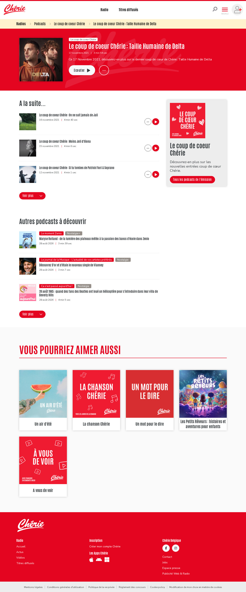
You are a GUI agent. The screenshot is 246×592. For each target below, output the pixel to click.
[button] (32, 195)
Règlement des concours (132, 587)
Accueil (20, 546)
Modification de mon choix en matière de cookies (195, 587)
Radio (104, 9)
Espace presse (171, 568)
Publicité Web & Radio (176, 573)
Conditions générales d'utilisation (65, 587)
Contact (167, 557)
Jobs (165, 562)
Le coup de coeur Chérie (69, 23)
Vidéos (20, 557)
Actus (19, 552)
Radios (21, 23)
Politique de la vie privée (101, 587)
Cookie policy (157, 587)
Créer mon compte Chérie (105, 546)
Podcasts (40, 23)
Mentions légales (33, 587)
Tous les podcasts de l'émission (192, 179)
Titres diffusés (128, 9)
